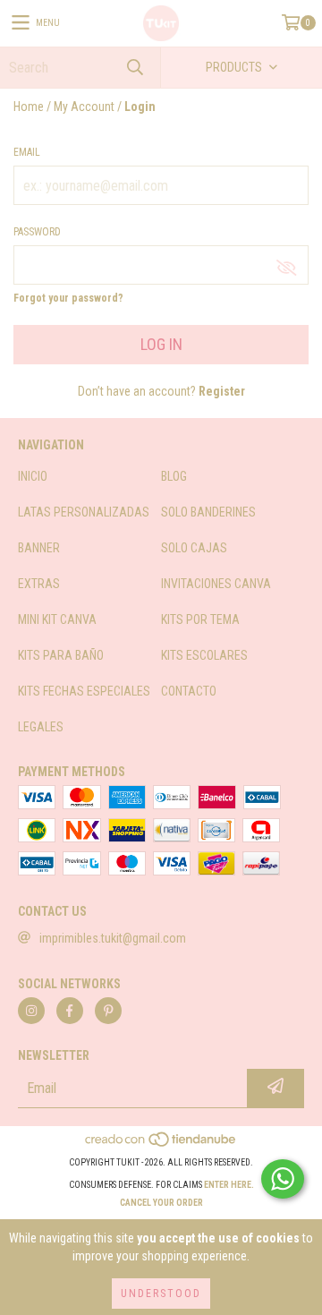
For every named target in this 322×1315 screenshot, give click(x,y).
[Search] (134, 67)
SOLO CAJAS (194, 548)
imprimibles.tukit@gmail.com (112, 938)
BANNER (39, 548)
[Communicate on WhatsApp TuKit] (282, 1179)
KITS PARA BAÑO (61, 655)
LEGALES (41, 727)
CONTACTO (188, 691)
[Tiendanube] (161, 1144)
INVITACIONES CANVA (216, 583)
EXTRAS (39, 583)
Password (37, 232)
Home (28, 106)
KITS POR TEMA (200, 619)
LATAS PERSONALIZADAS (83, 512)
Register (222, 391)
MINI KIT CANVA (57, 619)
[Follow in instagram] (31, 1010)
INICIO (32, 476)
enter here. (229, 1185)
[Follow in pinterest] (108, 1010)
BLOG (174, 476)
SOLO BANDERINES (208, 512)
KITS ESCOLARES (204, 655)
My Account (84, 106)
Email (26, 152)
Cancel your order (161, 1203)
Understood (161, 1293)
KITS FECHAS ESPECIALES (84, 691)
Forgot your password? (68, 298)
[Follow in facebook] (69, 1010)
